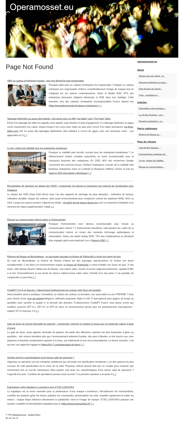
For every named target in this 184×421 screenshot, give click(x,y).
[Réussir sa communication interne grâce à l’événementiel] (27, 234)
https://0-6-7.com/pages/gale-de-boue (61, 344)
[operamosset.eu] (92, 29)
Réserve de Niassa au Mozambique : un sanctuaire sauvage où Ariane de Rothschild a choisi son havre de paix (64, 256)
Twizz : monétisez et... (149, 95)
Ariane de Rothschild (78, 265)
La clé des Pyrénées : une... (151, 115)
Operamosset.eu (19, 415)
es (14, 418)
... (100, 105)
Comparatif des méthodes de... (153, 154)
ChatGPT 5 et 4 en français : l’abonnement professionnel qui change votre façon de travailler (54, 290)
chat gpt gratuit (35, 298)
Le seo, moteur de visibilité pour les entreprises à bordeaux (37, 148)
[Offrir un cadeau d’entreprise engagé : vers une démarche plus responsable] (27, 95)
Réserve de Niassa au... (150, 134)
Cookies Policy (34, 415)
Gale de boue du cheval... (150, 89)
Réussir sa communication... (151, 167)
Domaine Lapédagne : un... (151, 121)
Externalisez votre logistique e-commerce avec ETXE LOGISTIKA (40, 387)
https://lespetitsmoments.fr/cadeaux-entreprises (73, 105)
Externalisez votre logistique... (152, 108)
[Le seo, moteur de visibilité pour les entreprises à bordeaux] (27, 162)
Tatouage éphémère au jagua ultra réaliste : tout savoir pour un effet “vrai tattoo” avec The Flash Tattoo (59, 118)
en (10, 418)
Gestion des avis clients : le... (152, 76)
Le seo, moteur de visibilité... (152, 160)
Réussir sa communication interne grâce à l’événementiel (36, 219)
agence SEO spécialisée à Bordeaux (68, 173)
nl (17, 418)
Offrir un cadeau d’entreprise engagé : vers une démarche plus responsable (45, 81)
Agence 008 (98, 240)
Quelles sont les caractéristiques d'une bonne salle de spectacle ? (40, 357)
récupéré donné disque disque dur (80, 202)
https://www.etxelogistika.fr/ (75, 404)
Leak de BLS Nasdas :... (150, 148)
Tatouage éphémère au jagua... (153, 82)
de (7, 418)
